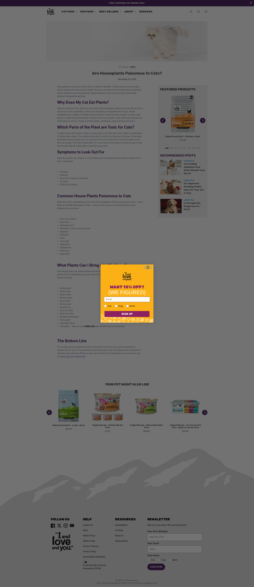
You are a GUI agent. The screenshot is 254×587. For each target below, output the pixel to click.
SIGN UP (127, 314)
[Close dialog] (148, 267)
